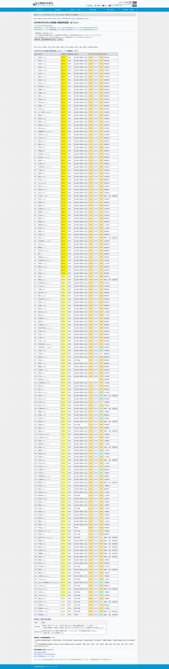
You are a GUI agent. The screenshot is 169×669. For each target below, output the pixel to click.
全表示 (60, 39)
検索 (134, 5)
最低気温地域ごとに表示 (41, 29)
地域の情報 (93, 10)
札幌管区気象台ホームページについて (46, 666)
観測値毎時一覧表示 (82, 18)
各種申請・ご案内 (128, 10)
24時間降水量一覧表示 (68, 18)
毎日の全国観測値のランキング (43, 656)
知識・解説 (110, 10)
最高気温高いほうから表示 (57, 27)
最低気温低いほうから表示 (74, 29)
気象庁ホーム (40, 10)
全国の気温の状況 (39, 652)
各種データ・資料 (75, 10)
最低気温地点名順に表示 (90, 29)
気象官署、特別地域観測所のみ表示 (45, 39)
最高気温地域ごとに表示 (41, 27)
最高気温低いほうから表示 (74, 27)
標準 (130, 2)
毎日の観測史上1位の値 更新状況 (43, 654)
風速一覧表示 (57, 18)
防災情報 (58, 10)
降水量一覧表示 (47, 18)
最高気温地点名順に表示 (90, 27)
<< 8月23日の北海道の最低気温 (43, 25)
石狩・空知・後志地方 (58, 15)
